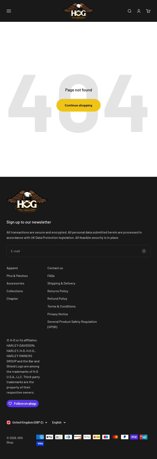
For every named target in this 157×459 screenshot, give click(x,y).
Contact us (55, 268)
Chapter (12, 298)
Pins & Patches (17, 276)
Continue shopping (78, 105)
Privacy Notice (57, 314)
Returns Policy (57, 291)
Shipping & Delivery (61, 283)
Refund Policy (57, 298)
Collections (15, 291)
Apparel (12, 268)
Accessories (15, 283)
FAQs (51, 276)
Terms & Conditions (61, 306)
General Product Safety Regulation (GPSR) (72, 324)
